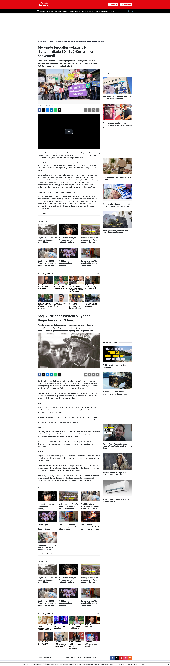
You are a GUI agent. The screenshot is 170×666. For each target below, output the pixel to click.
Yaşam (112, 11)
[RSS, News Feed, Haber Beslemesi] (130, 658)
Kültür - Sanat (80, 11)
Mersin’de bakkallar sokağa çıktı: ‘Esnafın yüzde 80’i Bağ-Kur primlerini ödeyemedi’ (80, 41)
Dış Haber (58, 11)
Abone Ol (113, 4)
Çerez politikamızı (100, 664)
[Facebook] (39, 110)
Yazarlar (90, 11)
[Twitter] (43, 110)
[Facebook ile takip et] (122, 11)
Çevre (97, 11)
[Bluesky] (47, 110)
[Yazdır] (85, 110)
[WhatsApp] (55, 110)
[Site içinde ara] (132, 11)
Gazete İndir (126, 4)
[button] (89, 110)
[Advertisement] (117, 56)
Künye (73, 658)
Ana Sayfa (43, 41)
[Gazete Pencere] (43, 4)
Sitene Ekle (96, 658)
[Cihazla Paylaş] (59, 110)
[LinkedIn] (51, 110)
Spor (65, 11)
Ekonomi (50, 11)
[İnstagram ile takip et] (118, 11)
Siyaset (71, 11)
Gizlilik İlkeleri (87, 658)
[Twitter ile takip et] (125, 11)
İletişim (79, 658)
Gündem (43, 11)
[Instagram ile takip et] (125, 658)
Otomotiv (104, 11)
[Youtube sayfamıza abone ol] (129, 11)
